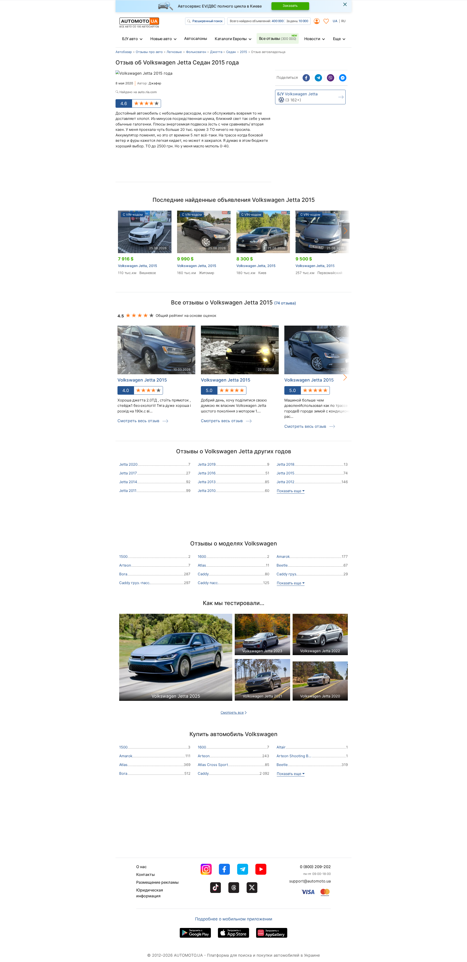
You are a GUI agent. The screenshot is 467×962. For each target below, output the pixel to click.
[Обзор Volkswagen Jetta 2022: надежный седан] (320, 636)
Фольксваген (196, 52)
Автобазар (124, 52)
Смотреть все (232, 712)
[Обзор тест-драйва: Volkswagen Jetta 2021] (262, 681)
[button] (345, 231)
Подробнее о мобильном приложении (233, 919)
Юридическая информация (149, 893)
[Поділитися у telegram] (318, 77)
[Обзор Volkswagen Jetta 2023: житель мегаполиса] (262, 636)
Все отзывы (277, 38)
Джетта (216, 52)
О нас (141, 866)
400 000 (278, 21)
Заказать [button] (290, 5)
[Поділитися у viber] (330, 77)
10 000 (303, 21)
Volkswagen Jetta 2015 (142, 380)
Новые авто (161, 38)
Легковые (174, 52)
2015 (243, 52)
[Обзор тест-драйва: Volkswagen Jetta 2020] (320, 681)
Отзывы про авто (149, 52)
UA (335, 21)
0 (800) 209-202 (315, 866)
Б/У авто (130, 38)
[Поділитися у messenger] (342, 77)
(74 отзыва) (285, 303)
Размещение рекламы (157, 882)
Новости (312, 38)
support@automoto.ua (310, 881)
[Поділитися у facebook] (306, 77)
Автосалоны (195, 38)
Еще (337, 38)
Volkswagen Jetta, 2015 (137, 266)
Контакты (145, 874)
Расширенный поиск (207, 21)
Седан (231, 52)
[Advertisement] (193, 167)
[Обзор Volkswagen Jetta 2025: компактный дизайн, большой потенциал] (175, 659)
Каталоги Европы (231, 38)
